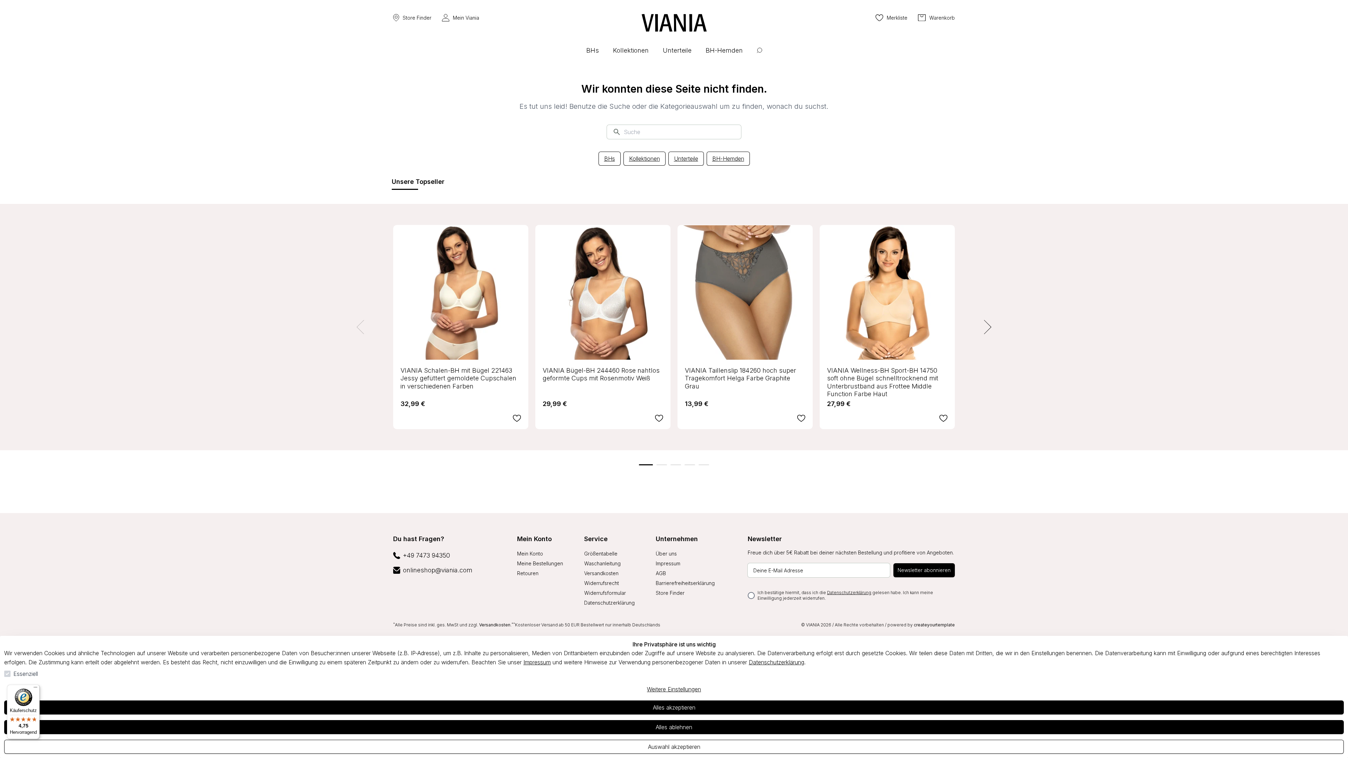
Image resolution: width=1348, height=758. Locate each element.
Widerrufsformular (605, 593)
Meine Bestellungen (540, 563)
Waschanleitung (602, 563)
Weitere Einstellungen (674, 689)
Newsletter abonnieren (924, 570)
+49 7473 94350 (426, 555)
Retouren (527, 573)
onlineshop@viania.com (438, 570)
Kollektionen (644, 158)
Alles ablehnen (674, 727)
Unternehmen (677, 539)
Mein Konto (534, 539)
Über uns (666, 554)
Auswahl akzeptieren (674, 746)
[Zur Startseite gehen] (674, 23)
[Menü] (35, 689)
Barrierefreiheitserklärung (685, 583)
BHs (609, 158)
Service (596, 539)
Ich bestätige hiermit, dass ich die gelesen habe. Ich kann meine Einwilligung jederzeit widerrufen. (845, 595)
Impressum (537, 662)
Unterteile (686, 158)
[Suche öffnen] (759, 56)
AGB (661, 573)
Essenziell (25, 673)
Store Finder (417, 18)
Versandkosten (601, 573)
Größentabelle (600, 554)
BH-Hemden (728, 158)
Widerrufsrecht (601, 583)
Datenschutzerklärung (776, 662)
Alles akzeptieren (674, 707)
